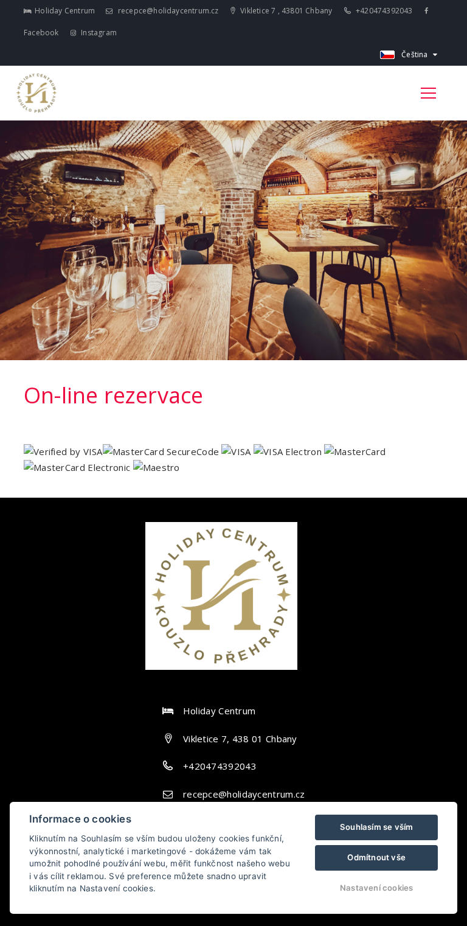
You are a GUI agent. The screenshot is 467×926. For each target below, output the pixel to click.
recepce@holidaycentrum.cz (167, 10)
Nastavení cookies (376, 888)
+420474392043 (383, 10)
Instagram (98, 32)
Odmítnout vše (376, 857)
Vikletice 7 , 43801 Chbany (285, 10)
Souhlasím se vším (376, 827)
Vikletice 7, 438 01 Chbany (240, 739)
